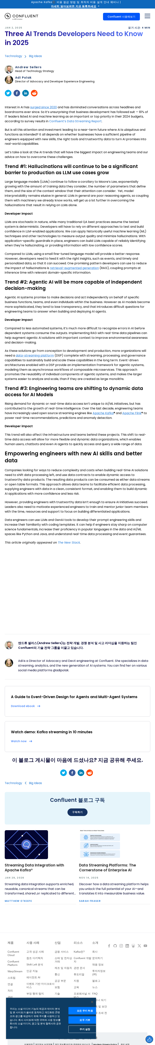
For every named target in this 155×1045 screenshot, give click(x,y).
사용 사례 (32, 943)
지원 (76, 980)
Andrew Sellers (28, 67)
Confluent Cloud (13, 953)
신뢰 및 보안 (99, 1006)
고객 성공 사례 (35, 951)
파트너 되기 (99, 1000)
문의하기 (97, 958)
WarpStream (15, 971)
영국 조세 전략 (99, 1014)
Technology (13, 56)
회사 (95, 951)
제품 (11, 943)
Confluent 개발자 (82, 960)
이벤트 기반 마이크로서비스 (40, 985)
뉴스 (95, 987)
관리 (10, 997)
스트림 (12, 977)
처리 (10, 990)
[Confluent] (21, 16)
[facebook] (16, 93)
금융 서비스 (62, 951)
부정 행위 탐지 (35, 993)
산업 (58, 943)
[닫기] (92, 1002)
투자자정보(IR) (98, 972)
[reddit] (34, 93)
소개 (95, 943)
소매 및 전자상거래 (63, 960)
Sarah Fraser (90, 901)
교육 (76, 987)
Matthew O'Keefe (18, 901)
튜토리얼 (79, 974)
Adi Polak (23, 77)
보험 (57, 987)
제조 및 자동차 (63, 967)
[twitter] (8, 93)
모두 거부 (85, 1020)
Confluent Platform (13, 963)
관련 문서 (79, 967)
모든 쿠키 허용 (85, 1011)
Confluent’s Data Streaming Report (75, 121)
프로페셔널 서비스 (82, 995)
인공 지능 (32, 970)
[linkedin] (25, 93)
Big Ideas (35, 56)
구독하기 (77, 812)
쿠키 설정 (85, 1029)
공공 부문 (60, 980)
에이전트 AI (33, 977)
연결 (10, 984)
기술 (57, 993)
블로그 (96, 980)
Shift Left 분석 (34, 964)
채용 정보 (98, 964)
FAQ (95, 993)
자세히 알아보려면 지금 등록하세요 (73, 6)
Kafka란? (79, 951)
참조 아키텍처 (34, 958)
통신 (57, 974)
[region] (51, 1018)
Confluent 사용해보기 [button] (121, 17)
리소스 (78, 943)
